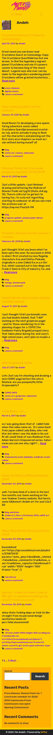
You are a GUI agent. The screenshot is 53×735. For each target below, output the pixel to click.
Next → (14, 660)
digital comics (12, 91)
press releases (12, 88)
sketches (14, 512)
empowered (11, 457)
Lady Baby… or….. (14, 411)
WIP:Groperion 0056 (17, 363)
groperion (20, 396)
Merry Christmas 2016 (27, 515)
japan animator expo (39, 645)
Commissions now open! (17, 703)
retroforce (10, 577)
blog (7, 150)
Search (8, 671)
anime (5, 645)
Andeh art (10, 515)
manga (8, 282)
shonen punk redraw (32, 218)
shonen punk (19, 282)
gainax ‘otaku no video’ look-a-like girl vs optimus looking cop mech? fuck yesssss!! (25, 596)
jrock (20, 457)
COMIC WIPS (11, 392)
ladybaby (28, 457)
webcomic (29, 153)
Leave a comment (14, 94)
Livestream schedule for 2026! (21, 696)
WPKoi (44, 732)
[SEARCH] (41, 14)
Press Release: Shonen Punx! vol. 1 (23, 693)
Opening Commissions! (16, 707)
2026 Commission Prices (17, 700)
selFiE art (44, 515)
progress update (13, 218)
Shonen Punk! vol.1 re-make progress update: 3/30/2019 (23, 170)
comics (19, 153)
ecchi (25, 645)
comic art (10, 153)
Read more (8, 80)
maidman (38, 457)
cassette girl (15, 645)
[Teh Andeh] (20, 5)
